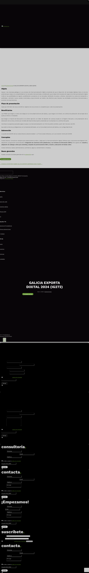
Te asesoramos (27, 294)
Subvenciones (48, 291)
